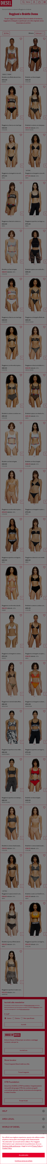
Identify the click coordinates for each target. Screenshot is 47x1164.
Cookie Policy (7, 1148)
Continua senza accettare (23, 1161)
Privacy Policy (36, 1146)
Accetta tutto (23, 1155)
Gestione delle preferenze (11, 1146)
